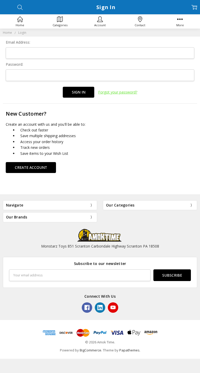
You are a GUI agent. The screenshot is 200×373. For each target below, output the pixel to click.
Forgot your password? (117, 92)
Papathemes (129, 350)
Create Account (31, 167)
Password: (14, 64)
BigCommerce (90, 350)
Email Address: (18, 42)
